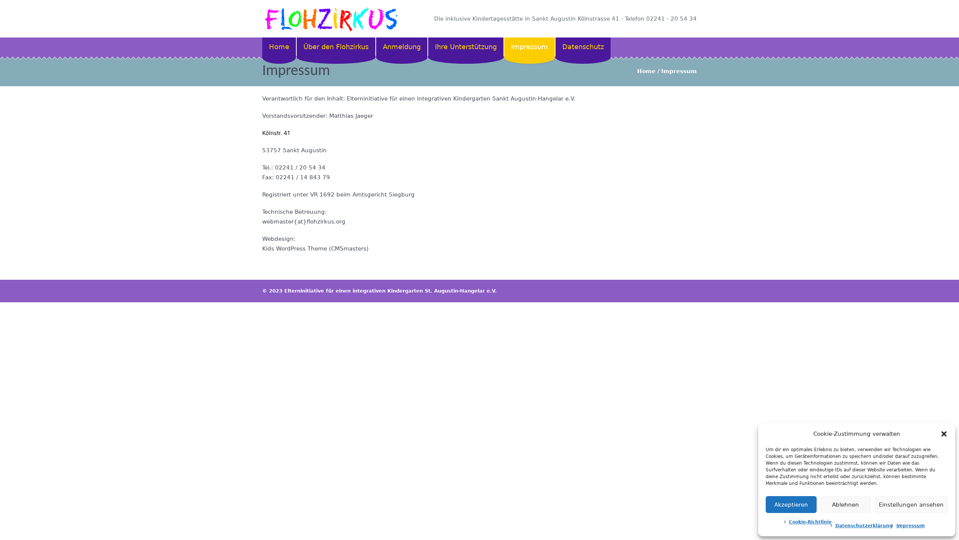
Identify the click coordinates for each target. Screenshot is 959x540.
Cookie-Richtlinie (810, 522)
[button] (944, 434)
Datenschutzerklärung (864, 525)
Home (646, 71)
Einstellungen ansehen (911, 504)
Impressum (910, 525)
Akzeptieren (791, 504)
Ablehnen (845, 504)
